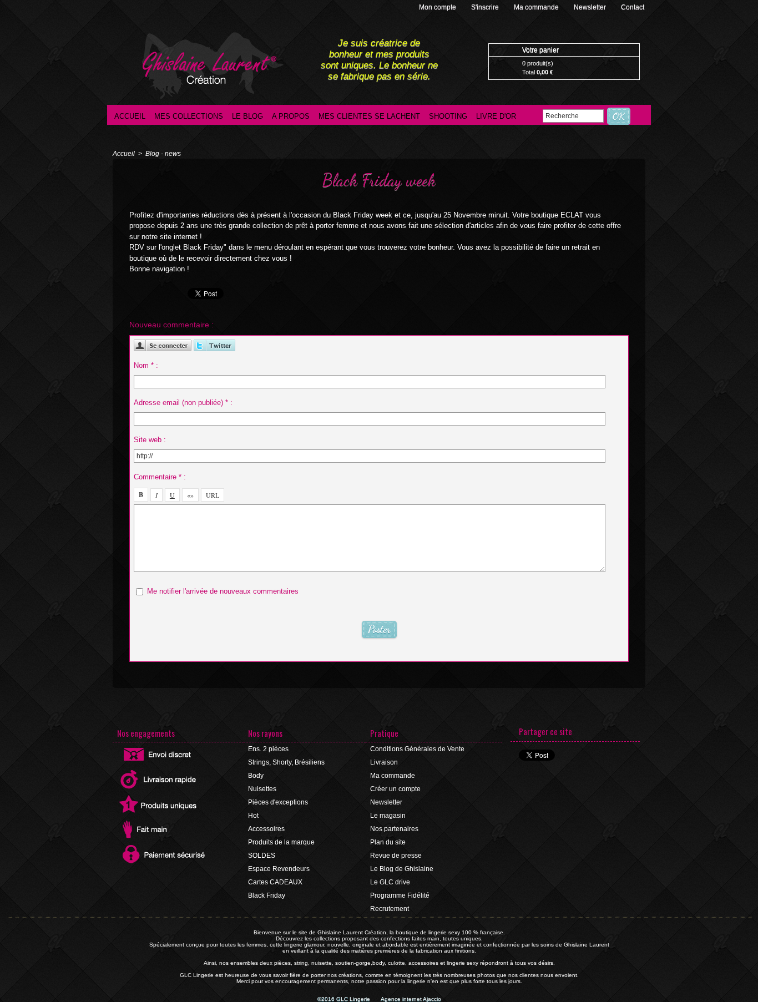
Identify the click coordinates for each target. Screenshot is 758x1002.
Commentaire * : (160, 477)
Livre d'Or (496, 116)
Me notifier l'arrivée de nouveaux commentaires (223, 591)
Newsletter (591, 7)
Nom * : (146, 365)
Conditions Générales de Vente (417, 749)
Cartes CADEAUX (275, 882)
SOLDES (261, 855)
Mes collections (188, 116)
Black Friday (266, 895)
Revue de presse (396, 855)
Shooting (448, 116)
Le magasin (388, 815)
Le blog (247, 116)
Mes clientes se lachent (369, 116)
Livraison (384, 762)
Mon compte (438, 7)
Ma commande (537, 7)
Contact (632, 7)
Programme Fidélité (399, 895)
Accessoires (266, 829)
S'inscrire (486, 7)
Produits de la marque (281, 842)
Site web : (150, 440)
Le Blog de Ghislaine (401, 869)
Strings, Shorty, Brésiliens (286, 762)
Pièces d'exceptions (278, 802)
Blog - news (163, 154)
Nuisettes (262, 789)
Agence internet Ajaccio (411, 999)
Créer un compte (395, 789)
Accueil (129, 116)
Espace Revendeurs (279, 869)
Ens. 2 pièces (268, 749)
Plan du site (388, 842)
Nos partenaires (394, 829)
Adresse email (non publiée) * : (183, 402)
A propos (291, 116)
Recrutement (389, 909)
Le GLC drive (390, 882)
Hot (253, 815)
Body (256, 776)
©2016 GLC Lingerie (344, 999)
